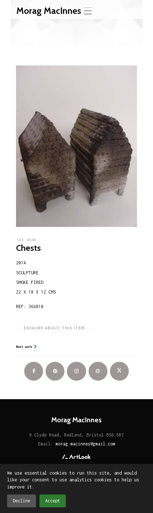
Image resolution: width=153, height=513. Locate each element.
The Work (27, 240)
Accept (52, 500)
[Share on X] (119, 371)
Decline (21, 500)
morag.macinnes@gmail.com (85, 443)
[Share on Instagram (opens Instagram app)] (76, 371)
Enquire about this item (54, 328)
